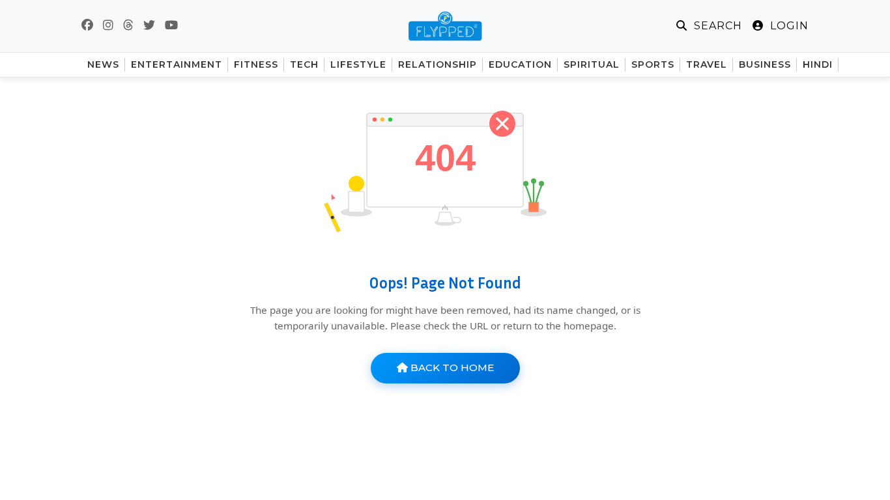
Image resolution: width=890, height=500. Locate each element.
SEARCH (716, 26)
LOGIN (788, 26)
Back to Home (451, 367)
